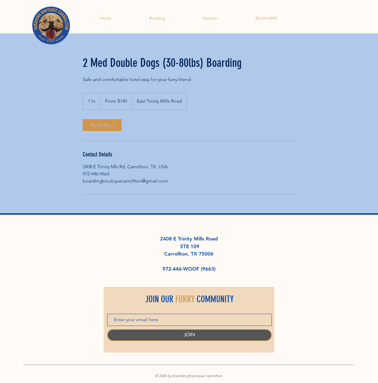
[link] (102, 125)
